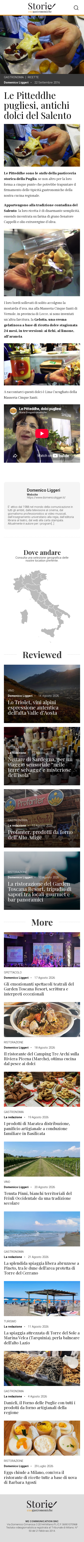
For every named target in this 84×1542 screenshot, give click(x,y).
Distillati (15, 747)
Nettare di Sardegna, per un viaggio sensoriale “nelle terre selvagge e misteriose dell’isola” (40, 767)
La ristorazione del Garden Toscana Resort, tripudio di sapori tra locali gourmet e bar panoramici (39, 891)
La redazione (17, 753)
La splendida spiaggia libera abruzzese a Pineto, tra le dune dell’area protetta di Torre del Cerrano (41, 1268)
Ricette (33, 77)
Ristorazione (17, 872)
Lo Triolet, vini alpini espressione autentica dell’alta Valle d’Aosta (33, 707)
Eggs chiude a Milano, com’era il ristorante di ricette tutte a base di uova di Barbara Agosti (40, 1477)
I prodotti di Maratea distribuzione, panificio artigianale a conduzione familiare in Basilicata (37, 1128)
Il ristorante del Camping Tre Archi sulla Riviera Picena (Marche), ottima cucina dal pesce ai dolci (41, 1058)
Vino (11, 690)
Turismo (10, 1321)
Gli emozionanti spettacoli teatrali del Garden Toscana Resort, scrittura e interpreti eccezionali (39, 988)
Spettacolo (13, 972)
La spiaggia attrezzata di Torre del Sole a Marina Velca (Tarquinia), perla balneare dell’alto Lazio (42, 1337)
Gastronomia (14, 77)
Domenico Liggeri (16, 82)
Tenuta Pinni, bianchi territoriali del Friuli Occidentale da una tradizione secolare (38, 1198)
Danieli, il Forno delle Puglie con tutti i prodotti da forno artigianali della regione (39, 1407)
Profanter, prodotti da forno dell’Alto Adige (40, 834)
